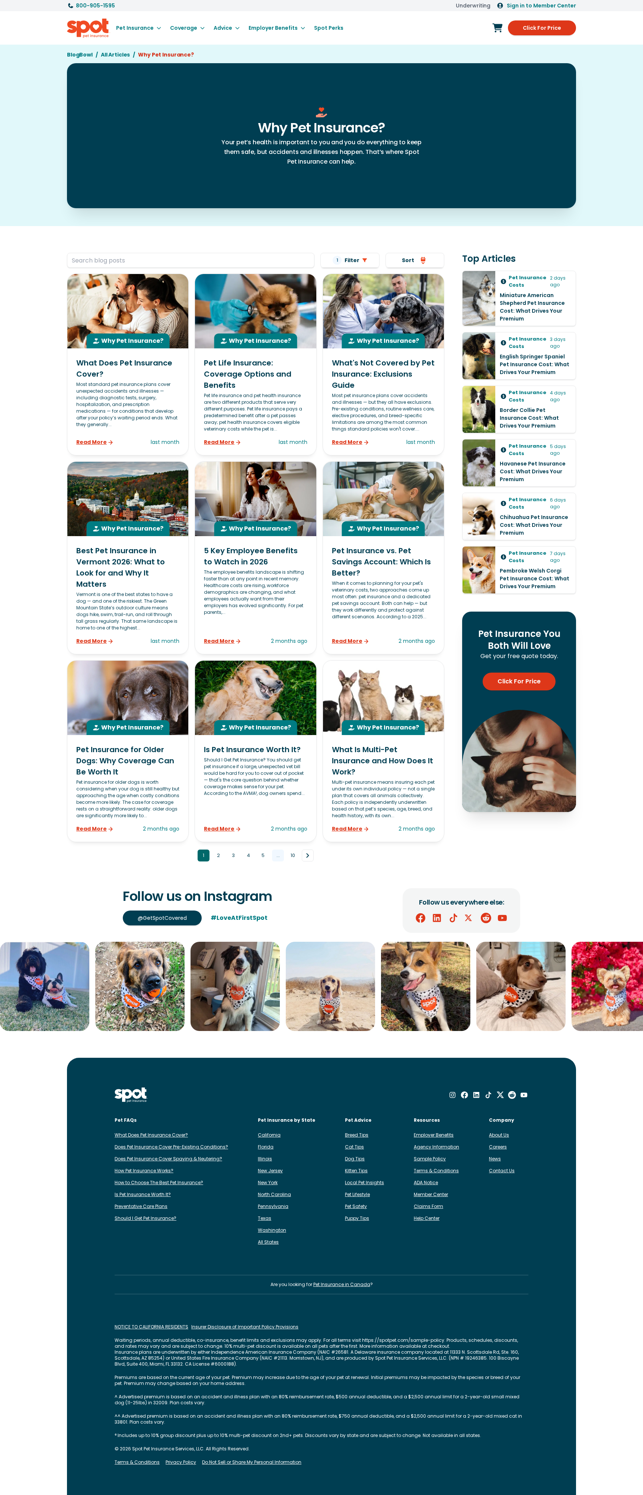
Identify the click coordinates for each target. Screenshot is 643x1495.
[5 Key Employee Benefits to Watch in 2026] (255, 557)
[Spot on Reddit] (486, 918)
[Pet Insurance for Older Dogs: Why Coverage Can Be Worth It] (128, 751)
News (495, 1159)
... (278, 855)
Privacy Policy (181, 1462)
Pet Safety (356, 1206)
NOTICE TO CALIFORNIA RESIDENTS (151, 1327)
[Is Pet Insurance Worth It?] (255, 751)
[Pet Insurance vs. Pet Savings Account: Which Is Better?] (383, 557)
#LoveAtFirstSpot (239, 918)
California (269, 1135)
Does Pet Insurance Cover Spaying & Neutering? (168, 1159)
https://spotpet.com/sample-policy (403, 1340)
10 (293, 855)
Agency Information (436, 1147)
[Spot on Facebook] (420, 918)
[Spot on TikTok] (453, 918)
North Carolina (274, 1194)
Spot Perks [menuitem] (328, 28)
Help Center (426, 1218)
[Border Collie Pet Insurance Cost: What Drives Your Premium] (519, 409)
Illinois (265, 1159)
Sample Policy (430, 1159)
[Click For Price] (497, 27)
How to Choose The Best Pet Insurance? (159, 1182)
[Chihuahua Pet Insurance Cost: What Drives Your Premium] (519, 516)
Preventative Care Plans (141, 1206)
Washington (272, 1230)
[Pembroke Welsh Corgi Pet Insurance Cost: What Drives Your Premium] (519, 570)
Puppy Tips (357, 1218)
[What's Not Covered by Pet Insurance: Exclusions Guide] (383, 364)
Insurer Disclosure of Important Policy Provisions (244, 1327)
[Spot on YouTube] (502, 918)
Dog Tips (355, 1159)
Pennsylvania (273, 1206)
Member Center (431, 1194)
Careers (498, 1147)
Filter (348, 260)
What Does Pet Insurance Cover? (151, 1135)
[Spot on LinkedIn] (437, 918)
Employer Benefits (434, 1135)
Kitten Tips (356, 1170)
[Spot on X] (470, 918)
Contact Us (502, 1170)
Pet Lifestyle (357, 1194)
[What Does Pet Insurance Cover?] (128, 364)
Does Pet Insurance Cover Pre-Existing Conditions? (171, 1147)
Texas (264, 1218)
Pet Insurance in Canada (341, 1284)
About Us (499, 1135)
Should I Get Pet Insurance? (145, 1218)
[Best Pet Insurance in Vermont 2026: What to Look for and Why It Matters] (128, 557)
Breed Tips (356, 1135)
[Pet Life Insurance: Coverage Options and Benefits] (255, 364)
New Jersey (270, 1170)
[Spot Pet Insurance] (131, 1095)
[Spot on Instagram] (452, 1094)
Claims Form (428, 1206)
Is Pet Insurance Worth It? (143, 1194)
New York (268, 1182)
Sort (408, 260)
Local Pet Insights (364, 1182)
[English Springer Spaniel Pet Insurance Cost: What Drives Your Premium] (519, 356)
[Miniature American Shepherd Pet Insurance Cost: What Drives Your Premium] (519, 298)
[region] (321, 986)
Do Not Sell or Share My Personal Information (251, 1462)
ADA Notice (426, 1182)
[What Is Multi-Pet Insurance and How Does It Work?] (383, 751)
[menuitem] (139, 27)
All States (268, 1242)
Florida (265, 1147)
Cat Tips (354, 1147)
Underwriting (473, 5)
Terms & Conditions (436, 1170)
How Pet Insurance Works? (144, 1170)
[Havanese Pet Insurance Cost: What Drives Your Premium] (519, 463)
